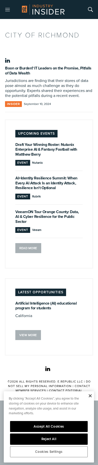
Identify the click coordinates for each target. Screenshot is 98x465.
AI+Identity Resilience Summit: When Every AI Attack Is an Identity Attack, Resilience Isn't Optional (46, 183)
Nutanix (37, 163)
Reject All (49, 439)
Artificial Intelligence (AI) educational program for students (46, 306)
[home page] (43, 9)
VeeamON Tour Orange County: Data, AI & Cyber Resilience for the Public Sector (47, 216)
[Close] (90, 395)
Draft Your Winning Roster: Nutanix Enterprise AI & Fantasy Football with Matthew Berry (46, 149)
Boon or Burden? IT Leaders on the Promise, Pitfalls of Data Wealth (48, 71)
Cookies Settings (49, 452)
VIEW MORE (28, 335)
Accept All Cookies (49, 427)
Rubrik (36, 196)
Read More (28, 248)
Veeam (36, 230)
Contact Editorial (65, 391)
